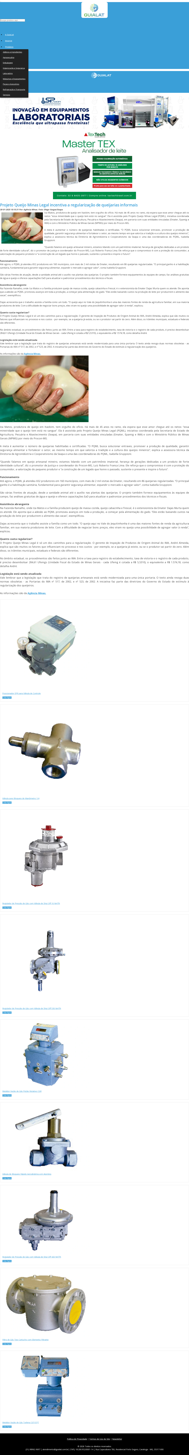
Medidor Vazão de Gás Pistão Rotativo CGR (22, 1091)
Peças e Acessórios (11, 84)
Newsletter (117, 1439)
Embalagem (8, 62)
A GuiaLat (9, 34)
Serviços (6, 94)
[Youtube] (101, 1442)
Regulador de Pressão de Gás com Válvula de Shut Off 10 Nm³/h (31, 903)
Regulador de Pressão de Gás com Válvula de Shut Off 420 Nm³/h (31, 1257)
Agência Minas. (32, 353)
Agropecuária (8, 57)
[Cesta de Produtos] (0, 25)
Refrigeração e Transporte (14, 89)
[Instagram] (95, 1442)
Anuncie (8, 40)
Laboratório (8, 73)
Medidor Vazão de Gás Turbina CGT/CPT (20, 1422)
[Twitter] (89, 1442)
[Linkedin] (107, 1442)
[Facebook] (83, 1442)
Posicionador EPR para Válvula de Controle (21, 693)
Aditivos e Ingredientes (12, 52)
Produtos (9, 46)
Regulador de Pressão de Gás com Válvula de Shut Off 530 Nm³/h (31, 1008)
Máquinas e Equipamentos (14, 79)
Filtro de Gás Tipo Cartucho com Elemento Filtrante (25, 1339)
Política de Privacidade (77, 1439)
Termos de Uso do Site (99, 1439)
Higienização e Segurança (14, 68)
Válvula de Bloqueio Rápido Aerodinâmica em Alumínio (26, 1174)
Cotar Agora (6, 698)
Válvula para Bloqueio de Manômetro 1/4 (20, 798)
